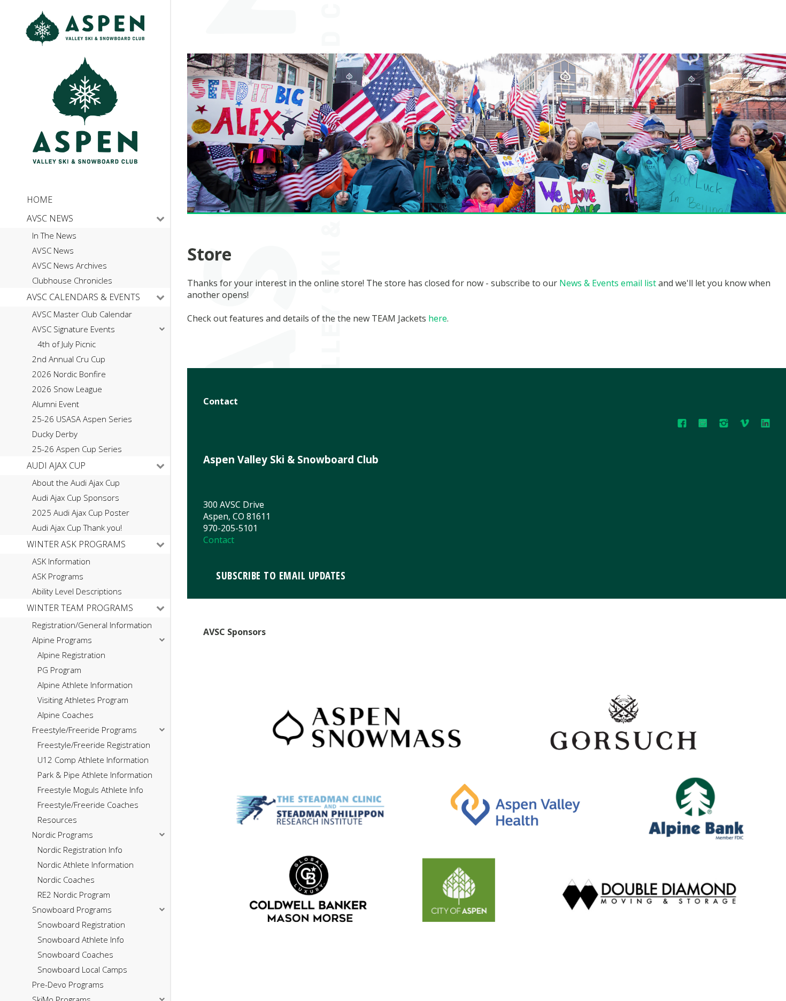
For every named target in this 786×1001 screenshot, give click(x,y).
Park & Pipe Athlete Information (94, 775)
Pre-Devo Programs (68, 984)
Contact (218, 540)
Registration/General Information (92, 625)
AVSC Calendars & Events (83, 297)
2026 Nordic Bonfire (69, 374)
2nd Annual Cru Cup (68, 359)
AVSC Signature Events (73, 329)
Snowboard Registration (81, 924)
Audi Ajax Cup (56, 465)
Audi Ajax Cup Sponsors (75, 497)
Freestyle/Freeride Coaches (87, 804)
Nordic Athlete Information (85, 864)
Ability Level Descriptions (77, 591)
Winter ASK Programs (76, 544)
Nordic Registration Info (79, 849)
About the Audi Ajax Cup (76, 482)
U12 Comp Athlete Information (93, 760)
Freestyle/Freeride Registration (93, 745)
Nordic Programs (62, 834)
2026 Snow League (67, 389)
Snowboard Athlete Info (80, 939)
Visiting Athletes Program (82, 700)
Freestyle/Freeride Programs (84, 730)
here (437, 318)
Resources (57, 819)
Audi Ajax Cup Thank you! (77, 527)
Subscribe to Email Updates (280, 575)
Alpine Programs (62, 640)
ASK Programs (57, 576)
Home (39, 199)
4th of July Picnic (66, 344)
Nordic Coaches (66, 879)
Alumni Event (55, 404)
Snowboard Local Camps (82, 969)
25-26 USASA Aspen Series (82, 419)
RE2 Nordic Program (73, 894)
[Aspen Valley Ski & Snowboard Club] (85, 43)
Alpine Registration (71, 655)
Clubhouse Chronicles (72, 280)
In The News (54, 235)
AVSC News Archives (69, 265)
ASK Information (61, 561)
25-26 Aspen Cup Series (77, 449)
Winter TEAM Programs (80, 608)
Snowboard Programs (72, 909)
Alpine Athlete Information (85, 685)
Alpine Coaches (65, 715)
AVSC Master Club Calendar (82, 314)
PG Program (59, 670)
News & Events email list (607, 283)
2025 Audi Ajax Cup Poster (80, 512)
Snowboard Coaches (75, 954)
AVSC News (50, 218)
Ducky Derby (55, 434)
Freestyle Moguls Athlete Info (90, 789)
